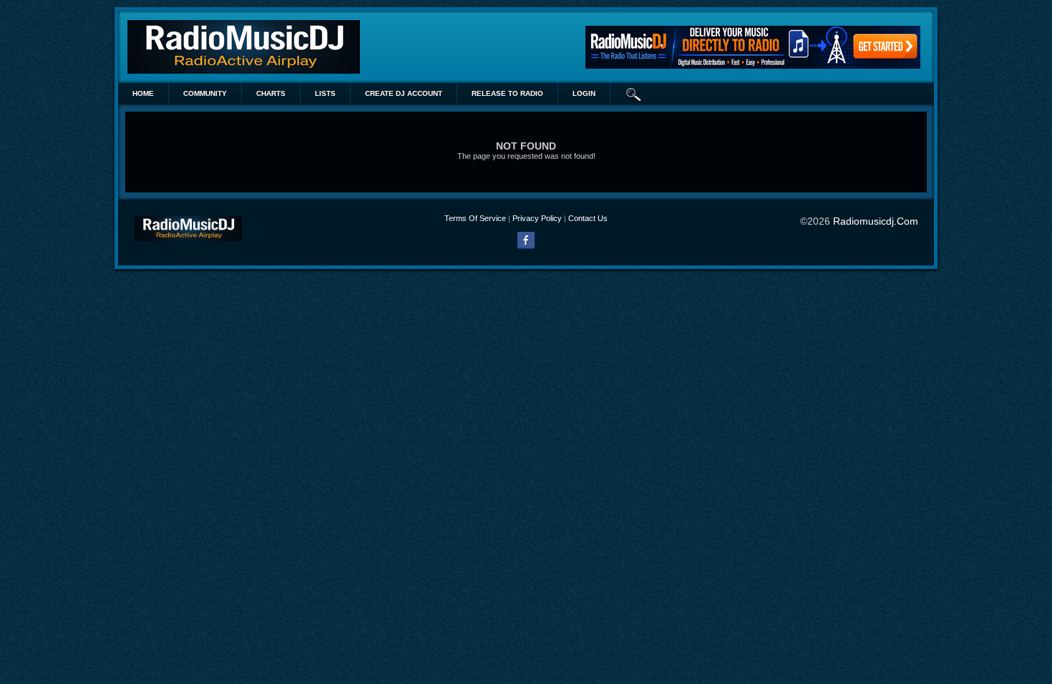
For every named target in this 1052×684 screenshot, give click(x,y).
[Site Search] (634, 93)
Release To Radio (507, 93)
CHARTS (271, 93)
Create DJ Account (403, 93)
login (584, 93)
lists (325, 93)
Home (143, 93)
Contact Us (588, 218)
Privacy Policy (537, 218)
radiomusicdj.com (875, 221)
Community (205, 93)
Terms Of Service (475, 218)
